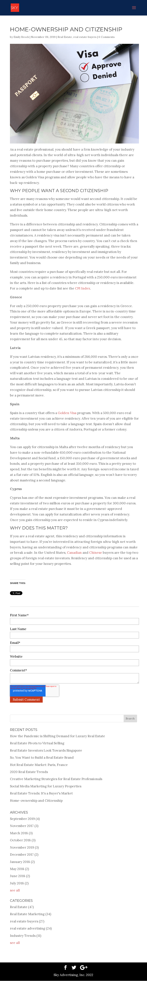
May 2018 (19, 869)
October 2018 (22, 840)
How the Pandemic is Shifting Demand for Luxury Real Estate (57, 736)
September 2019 (25, 819)
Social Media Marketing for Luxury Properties (45, 786)
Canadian (74, 552)
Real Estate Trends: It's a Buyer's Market (41, 793)
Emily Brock (21, 37)
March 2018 (21, 833)
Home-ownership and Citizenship (36, 800)
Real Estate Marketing (30, 914)
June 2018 (20, 876)
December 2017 (24, 854)
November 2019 (24, 847)
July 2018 (19, 883)
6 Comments (107, 37)
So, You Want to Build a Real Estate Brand (42, 757)
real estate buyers (84, 37)
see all (15, 890)
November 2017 (24, 826)
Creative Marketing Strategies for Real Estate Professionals (56, 779)
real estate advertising (31, 928)
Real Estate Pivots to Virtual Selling (37, 743)
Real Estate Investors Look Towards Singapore (46, 750)
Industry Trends (25, 936)
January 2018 (22, 862)
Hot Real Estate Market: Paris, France (39, 765)
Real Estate (65, 37)
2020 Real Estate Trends (29, 772)
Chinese (95, 552)
